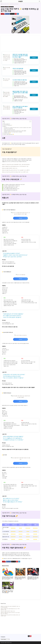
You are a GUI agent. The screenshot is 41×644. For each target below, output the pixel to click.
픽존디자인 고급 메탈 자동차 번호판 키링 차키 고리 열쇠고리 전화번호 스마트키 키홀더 (20, 56)
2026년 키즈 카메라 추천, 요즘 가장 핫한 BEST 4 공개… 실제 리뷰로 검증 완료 (16, 164)
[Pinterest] (30, 636)
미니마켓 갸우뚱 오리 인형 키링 (20, 79)
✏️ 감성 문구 (2, 6)
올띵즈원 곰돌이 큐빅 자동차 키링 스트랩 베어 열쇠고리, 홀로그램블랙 (20, 93)
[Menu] (1, 1)
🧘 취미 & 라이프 (11, 6)
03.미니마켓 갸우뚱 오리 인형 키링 (10, 129)
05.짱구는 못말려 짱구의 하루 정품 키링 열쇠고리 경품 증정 (15, 449)
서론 (4, 122)
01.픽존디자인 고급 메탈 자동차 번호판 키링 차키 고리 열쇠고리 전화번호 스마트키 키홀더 (18, 127)
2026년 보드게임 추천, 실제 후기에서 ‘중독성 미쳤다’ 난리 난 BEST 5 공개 (15, 172)
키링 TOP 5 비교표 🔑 (6, 133)
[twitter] (29, 636)
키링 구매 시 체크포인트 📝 (7, 125)
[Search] (39, 1)
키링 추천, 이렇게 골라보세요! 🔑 (8, 134)
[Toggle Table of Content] (30, 121)
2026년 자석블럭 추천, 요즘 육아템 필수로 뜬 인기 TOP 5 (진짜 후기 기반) (15, 166)
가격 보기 (34, 57)
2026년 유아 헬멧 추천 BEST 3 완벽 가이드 (9, 168)
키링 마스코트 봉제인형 (18, 68)
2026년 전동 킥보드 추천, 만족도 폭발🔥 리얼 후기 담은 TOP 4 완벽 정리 (7, 591)
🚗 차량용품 (6, 6)
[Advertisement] (20, 44)
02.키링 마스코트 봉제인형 (9, 128)
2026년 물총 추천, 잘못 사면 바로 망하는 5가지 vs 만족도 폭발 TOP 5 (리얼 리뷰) (33, 578)
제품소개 (4, 126)
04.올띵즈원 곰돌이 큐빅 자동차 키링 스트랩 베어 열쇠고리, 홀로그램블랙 (15, 130)
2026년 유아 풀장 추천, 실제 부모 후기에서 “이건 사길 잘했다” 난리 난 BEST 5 (16, 170)
